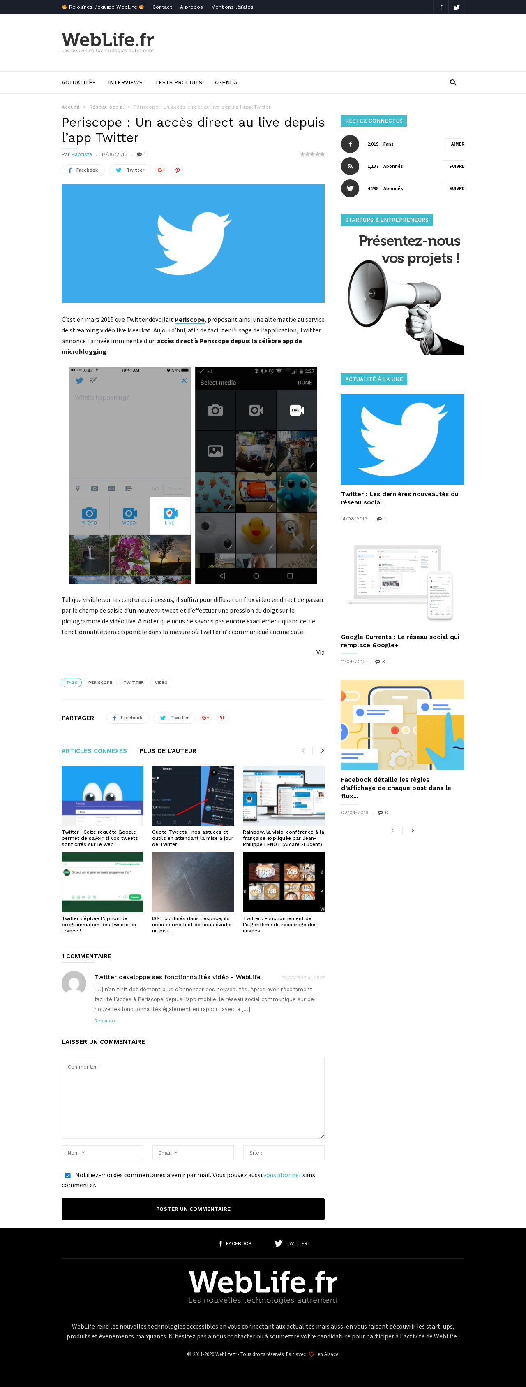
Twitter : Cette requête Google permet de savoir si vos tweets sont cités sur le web (100, 838)
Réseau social (106, 107)
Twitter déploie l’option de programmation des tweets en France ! (99, 924)
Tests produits (178, 82)
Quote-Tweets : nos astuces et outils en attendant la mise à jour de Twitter (192, 838)
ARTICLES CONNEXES (94, 751)
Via (320, 652)
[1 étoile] (302, 154)
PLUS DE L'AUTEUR (167, 751)
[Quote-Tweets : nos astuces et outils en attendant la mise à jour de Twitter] (193, 796)
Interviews (125, 82)
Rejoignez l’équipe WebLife (103, 7)
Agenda (226, 82)
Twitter (133, 682)
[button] (453, 82)
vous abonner (282, 1175)
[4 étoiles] (317, 154)
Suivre (456, 166)
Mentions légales (232, 7)
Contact (162, 7)
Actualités (79, 82)
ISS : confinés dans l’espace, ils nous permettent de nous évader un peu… (192, 924)
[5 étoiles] (322, 154)
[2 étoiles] (307, 154)
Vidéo (161, 682)
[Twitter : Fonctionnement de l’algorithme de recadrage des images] (284, 882)
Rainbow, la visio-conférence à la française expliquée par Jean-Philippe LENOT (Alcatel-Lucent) (283, 838)
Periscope (100, 682)
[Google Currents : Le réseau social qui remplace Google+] (402, 582)
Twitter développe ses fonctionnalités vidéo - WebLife (178, 977)
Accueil (71, 107)
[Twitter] (456, 7)
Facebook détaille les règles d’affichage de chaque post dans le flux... (396, 788)
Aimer (457, 144)
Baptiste (82, 154)
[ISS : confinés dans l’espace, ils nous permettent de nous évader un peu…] (193, 882)
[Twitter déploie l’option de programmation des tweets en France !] (102, 882)
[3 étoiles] (312, 154)
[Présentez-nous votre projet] (402, 352)
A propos (191, 7)
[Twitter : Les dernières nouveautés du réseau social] (402, 439)
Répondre (106, 1021)
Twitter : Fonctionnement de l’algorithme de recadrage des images (280, 924)
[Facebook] (441, 7)
